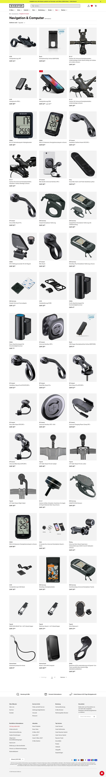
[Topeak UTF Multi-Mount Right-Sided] (23, 486)
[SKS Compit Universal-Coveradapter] (23, 286)
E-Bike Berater (59, 710)
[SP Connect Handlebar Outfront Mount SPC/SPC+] (83, 125)
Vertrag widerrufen (14, 726)
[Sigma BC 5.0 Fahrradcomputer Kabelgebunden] (23, 125)
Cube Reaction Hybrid (61, 732)
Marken (63, 10)
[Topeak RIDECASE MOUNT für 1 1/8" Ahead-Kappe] (23, 609)
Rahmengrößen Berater (61, 713)
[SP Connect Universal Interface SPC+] (53, 327)
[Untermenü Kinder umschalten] (53, 10)
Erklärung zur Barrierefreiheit (17, 745)
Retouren (34, 715)
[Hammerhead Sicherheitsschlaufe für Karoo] (23, 648)
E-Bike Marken (36, 741)
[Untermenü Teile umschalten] (36, 10)
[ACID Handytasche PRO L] (23, 84)
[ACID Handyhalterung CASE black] (23, 570)
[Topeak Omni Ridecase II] (83, 609)
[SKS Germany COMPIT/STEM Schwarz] (83, 486)
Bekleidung (41, 10)
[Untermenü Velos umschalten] (21, 10)
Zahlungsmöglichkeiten (38, 710)
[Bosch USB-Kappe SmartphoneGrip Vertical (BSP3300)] (83, 327)
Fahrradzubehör (15, 13)
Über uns (11, 707)
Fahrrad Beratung (60, 707)
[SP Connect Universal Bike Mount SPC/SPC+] (23, 446)
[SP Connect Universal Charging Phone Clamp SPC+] (83, 407)
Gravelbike (58, 741)
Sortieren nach (13, 22)
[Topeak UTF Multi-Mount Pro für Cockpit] (53, 446)
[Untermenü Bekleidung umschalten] (46, 10)
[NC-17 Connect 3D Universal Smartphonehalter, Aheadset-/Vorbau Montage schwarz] (23, 164)
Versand (34, 713)
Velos (18, 10)
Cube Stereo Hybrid (60, 735)
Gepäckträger (59, 752)
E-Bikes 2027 (36, 732)
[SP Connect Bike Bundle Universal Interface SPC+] (53, 164)
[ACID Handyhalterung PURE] (53, 286)
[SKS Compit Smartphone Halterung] (53, 205)
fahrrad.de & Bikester (17, 771)
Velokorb (57, 746)
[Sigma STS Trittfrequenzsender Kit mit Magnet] (23, 246)
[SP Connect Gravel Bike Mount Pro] (23, 205)
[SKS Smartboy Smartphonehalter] (53, 570)
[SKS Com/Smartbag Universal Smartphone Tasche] (83, 570)
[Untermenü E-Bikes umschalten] (15, 10)
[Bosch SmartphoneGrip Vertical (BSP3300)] (53, 41)
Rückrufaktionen (13, 751)
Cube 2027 (35, 735)
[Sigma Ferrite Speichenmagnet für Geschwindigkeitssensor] (83, 286)
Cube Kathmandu (60, 729)
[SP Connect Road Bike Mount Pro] (53, 368)
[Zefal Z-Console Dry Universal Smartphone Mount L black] (53, 527)
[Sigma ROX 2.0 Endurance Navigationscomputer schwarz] (53, 125)
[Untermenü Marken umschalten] (66, 10)
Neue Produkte (36, 726)
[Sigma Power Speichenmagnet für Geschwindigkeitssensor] (23, 327)
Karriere (11, 710)
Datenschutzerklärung (15, 732)
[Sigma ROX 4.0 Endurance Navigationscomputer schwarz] (23, 527)
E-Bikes (11, 10)
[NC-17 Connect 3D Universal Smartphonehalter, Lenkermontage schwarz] (83, 84)
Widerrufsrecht (13, 729)
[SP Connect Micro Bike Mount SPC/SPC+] (23, 407)
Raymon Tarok (59, 738)
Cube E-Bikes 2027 (37, 738)
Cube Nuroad (59, 726)
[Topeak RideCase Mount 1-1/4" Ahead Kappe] (53, 609)
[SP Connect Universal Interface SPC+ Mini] (53, 407)
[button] (91, 5)
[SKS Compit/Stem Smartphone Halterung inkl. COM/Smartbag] (83, 205)
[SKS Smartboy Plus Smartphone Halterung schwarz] (83, 246)
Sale (56, 10)
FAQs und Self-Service (38, 707)
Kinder (50, 10)
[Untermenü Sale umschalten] (59, 10)
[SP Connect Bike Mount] (53, 246)
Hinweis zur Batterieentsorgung (18, 748)
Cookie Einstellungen (14, 735)
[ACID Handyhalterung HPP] (23, 41)
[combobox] (55, 6)
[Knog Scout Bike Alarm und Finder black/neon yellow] (83, 164)
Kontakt (11, 713)
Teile (33, 10)
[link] (42, 677)
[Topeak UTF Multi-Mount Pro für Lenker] (83, 446)
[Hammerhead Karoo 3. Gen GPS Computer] (53, 648)
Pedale (57, 744)
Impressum (12, 742)
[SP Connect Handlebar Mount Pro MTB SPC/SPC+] (23, 368)
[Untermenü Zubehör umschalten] (30, 10)
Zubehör (26, 10)
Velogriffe (58, 749)
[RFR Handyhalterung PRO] (53, 84)
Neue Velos (35, 729)
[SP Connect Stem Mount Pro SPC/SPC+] (83, 368)
